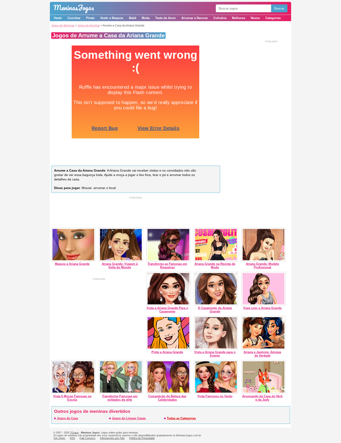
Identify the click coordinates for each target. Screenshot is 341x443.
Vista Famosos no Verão (214, 396)
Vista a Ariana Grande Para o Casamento (167, 309)
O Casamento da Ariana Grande (215, 309)
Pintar (90, 18)
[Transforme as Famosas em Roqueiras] (168, 260)
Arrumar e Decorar (194, 18)
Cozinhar (74, 18)
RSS (72, 438)
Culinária (219, 18)
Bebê (132, 18)
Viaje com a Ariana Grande (262, 308)
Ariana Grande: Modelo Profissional (262, 265)
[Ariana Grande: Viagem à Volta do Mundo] (121, 260)
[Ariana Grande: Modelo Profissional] (263, 260)
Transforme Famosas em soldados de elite (120, 397)
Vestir (58, 18)
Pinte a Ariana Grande (167, 352)
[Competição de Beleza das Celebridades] (168, 392)
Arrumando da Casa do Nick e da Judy (262, 397)
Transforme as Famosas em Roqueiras (167, 265)
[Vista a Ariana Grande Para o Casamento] (168, 304)
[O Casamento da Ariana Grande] (216, 304)
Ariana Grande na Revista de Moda (214, 265)
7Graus (74, 432)
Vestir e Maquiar (111, 18)
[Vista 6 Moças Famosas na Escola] (73, 392)
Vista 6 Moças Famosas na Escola (72, 397)
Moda (146, 18)
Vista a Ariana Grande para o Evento (214, 353)
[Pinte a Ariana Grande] (168, 348)
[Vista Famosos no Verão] (216, 392)
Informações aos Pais (112, 438)
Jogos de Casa (67, 418)
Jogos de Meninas (62, 25)
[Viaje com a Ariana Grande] (263, 304)
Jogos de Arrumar (88, 25)
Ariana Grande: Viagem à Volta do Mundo (120, 265)
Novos (255, 18)
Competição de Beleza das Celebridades (167, 397)
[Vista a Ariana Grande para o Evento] (216, 348)
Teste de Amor (165, 18)
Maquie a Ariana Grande (72, 264)
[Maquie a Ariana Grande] (73, 260)
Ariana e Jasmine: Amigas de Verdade (262, 353)
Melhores (238, 18)
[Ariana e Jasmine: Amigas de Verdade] (263, 348)
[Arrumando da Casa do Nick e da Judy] (263, 392)
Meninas (73, 7)
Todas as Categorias (181, 418)
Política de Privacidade (142, 438)
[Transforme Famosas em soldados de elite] (121, 392)
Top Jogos (59, 438)
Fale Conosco (87, 438)
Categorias (273, 18)
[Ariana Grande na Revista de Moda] (216, 260)
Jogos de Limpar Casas (129, 418)
